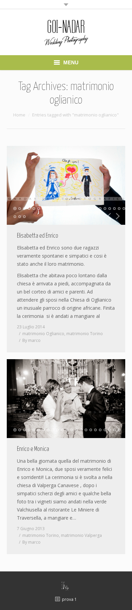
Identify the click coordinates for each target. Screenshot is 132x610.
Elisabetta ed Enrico (37, 236)
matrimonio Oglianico (43, 333)
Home (19, 115)
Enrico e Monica (33, 449)
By (31, 340)
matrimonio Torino (84, 333)
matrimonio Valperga (81, 535)
